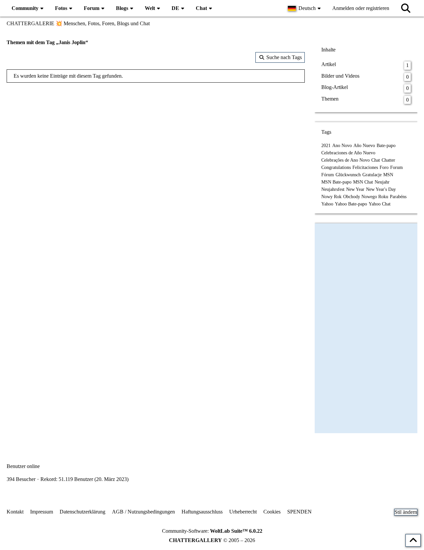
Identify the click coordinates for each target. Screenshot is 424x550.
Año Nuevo (364, 145)
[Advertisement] (155, 135)
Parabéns (398, 196)
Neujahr (382, 182)
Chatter (388, 160)
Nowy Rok (331, 196)
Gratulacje (372, 174)
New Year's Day (381, 189)
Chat (375, 160)
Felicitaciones (365, 167)
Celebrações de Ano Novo (345, 160)
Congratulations (336, 167)
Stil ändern (406, 512)
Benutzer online (23, 466)
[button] (305, 8)
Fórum (327, 174)
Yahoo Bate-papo (351, 203)
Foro (384, 167)
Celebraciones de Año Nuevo (348, 152)
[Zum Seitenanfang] (413, 540)
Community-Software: (212, 531)
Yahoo (327, 203)
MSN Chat (363, 182)
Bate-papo (386, 145)
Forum (396, 167)
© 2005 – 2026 (212, 540)
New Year (355, 189)
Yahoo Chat (380, 203)
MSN (388, 174)
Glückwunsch (348, 174)
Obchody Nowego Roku (365, 196)
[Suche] (405, 8)
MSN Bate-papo (336, 182)
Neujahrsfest (332, 189)
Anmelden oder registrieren (360, 8)
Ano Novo (342, 145)
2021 (326, 145)
